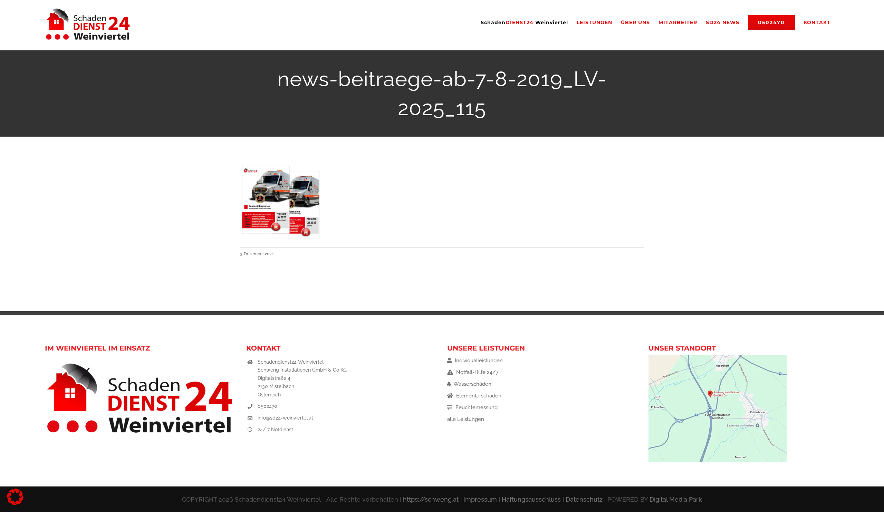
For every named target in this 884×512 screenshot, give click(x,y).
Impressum (480, 499)
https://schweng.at (431, 499)
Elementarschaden (478, 396)
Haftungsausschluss (531, 499)
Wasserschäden (471, 384)
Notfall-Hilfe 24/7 (477, 372)
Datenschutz (584, 499)
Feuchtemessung (476, 407)
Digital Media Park (676, 499)
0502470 (267, 406)
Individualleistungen (478, 360)
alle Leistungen (465, 419)
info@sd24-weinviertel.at (285, 418)
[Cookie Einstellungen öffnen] (15, 503)
